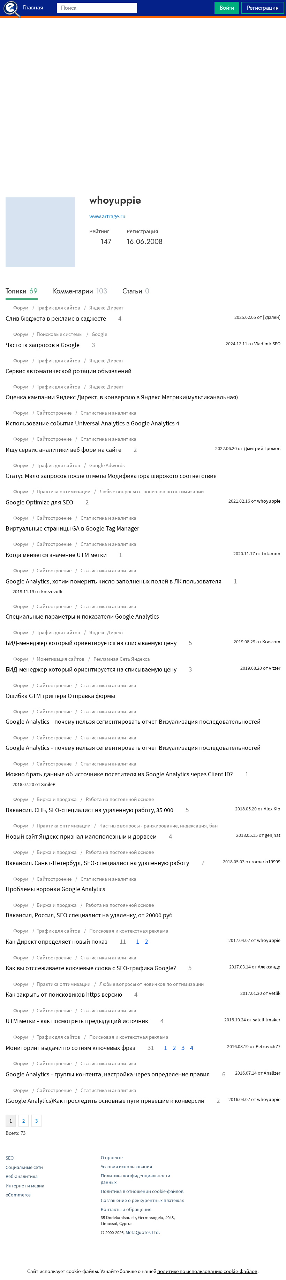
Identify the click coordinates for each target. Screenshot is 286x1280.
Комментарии (80, 291)
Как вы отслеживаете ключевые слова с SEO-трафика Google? (91, 968)
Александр (269, 967)
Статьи (135, 291)
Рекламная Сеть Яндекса (121, 658)
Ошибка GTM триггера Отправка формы (60, 696)
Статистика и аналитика (108, 412)
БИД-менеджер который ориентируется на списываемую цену (91, 643)
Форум (21, 307)
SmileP (48, 784)
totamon (271, 553)
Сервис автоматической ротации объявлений (68, 371)
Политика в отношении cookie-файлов (142, 1191)
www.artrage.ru (107, 216)
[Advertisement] (143, 35)
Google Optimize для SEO (39, 502)
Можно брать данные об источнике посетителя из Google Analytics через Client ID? (119, 774)
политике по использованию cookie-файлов (207, 1271)
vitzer (274, 668)
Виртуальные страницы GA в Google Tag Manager (72, 528)
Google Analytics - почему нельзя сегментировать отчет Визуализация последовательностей (133, 721)
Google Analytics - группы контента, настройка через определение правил (108, 1074)
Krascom (271, 641)
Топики (22, 291)
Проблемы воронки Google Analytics (55, 889)
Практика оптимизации (63, 491)
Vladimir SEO (267, 343)
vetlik (274, 993)
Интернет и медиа (25, 1186)
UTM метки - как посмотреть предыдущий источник (77, 1021)
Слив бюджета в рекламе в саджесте (56, 318)
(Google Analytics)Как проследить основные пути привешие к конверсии (105, 1101)
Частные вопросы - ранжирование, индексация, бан (158, 825)
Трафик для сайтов (58, 307)
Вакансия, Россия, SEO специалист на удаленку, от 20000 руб (89, 915)
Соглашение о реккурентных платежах (142, 1200)
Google (99, 334)
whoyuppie (268, 501)
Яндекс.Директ (105, 307)
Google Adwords (106, 465)
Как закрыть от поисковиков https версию (64, 994)
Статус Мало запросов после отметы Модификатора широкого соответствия (111, 476)
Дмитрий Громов (262, 448)
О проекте (112, 1157)
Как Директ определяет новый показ (56, 941)
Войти (227, 7)
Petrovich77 (268, 1046)
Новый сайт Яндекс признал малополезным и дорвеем (81, 836)
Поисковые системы (60, 334)
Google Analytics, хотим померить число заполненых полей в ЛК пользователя (113, 581)
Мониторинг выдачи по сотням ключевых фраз (70, 1048)
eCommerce (18, 1195)
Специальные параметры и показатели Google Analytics (82, 616)
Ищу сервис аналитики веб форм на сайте (63, 450)
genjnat (272, 835)
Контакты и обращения (126, 1209)
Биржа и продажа (57, 799)
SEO (10, 1158)
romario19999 (265, 861)
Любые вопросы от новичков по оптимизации (151, 491)
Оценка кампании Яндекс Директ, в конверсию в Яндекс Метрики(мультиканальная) (122, 397)
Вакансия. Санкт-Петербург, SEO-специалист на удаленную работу (97, 863)
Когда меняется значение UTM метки (56, 555)
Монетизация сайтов (60, 658)
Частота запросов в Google (43, 345)
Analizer (272, 1073)
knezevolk (51, 591)
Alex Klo (272, 809)
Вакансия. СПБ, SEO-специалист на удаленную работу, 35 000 (89, 810)
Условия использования (126, 1166)
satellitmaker (266, 1019)
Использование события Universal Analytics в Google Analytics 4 (92, 423)
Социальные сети (24, 1167)
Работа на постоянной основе (119, 799)
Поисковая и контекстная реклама (128, 930)
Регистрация (262, 7)
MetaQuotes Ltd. (143, 1232)
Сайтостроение (54, 412)
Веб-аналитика (22, 1176)
